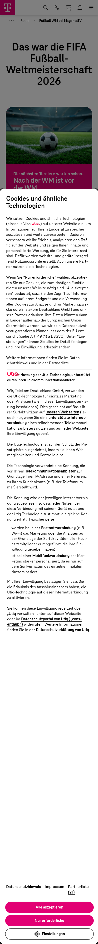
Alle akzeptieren (49, 907)
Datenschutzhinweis (23, 886)
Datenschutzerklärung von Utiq (62, 629)
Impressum (54, 886)
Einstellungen (53, 933)
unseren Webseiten (62, 412)
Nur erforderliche (49, 920)
